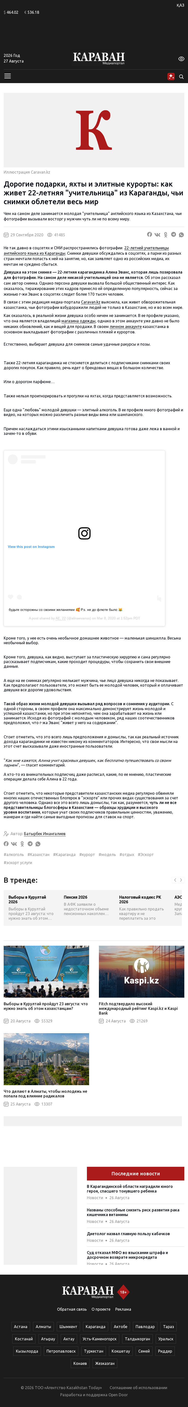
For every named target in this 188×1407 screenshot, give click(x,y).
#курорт (87, 854)
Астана (20, 1326)
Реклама (123, 1309)
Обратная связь (72, 1309)
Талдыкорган (137, 1339)
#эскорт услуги (18, 862)
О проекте (101, 1309)
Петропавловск (61, 1351)
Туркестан (93, 1351)
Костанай (24, 1339)
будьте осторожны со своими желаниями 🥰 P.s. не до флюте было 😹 (65, 610)
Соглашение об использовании (138, 1387)
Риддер (165, 1351)
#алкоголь (14, 854)
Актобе (120, 1326)
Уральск (165, 1339)
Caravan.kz (90, 302)
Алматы (43, 1326)
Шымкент (68, 1326)
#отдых (126, 854)
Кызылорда (27, 1351)
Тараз (168, 1326)
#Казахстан (38, 854)
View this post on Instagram (31, 547)
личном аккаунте (126, 326)
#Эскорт (146, 854)
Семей (144, 1351)
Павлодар (145, 1326)
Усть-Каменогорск (100, 1339)
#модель (107, 854)
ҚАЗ (180, 5)
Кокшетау (121, 1351)
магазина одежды (78, 321)
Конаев (80, 1363)
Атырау (48, 1339)
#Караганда (64, 854)
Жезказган (105, 1363)
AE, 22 (61, 618)
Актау (68, 1339)
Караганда (96, 1326)
